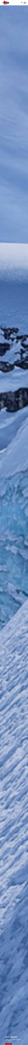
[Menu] (24, 2)
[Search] (21, 2)
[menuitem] (21, 2)
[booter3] (11, 2)
